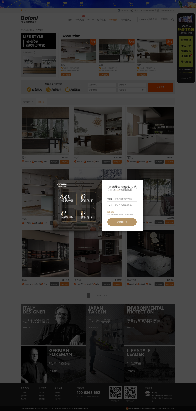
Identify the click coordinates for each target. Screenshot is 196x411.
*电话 (109, 205)
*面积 (109, 198)
